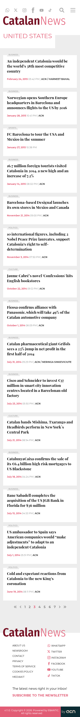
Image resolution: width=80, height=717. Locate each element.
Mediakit (18, 676)
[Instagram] (24, 10)
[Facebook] (33, 10)
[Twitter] (16, 10)
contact (18, 655)
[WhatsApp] (7, 10)
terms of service (24, 666)
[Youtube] (41, 10)
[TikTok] (50, 10)
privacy (17, 661)
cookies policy (22, 671)
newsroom (20, 650)
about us (18, 645)
